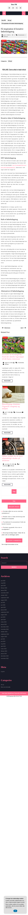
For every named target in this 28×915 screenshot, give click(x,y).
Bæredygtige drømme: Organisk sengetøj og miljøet (11, 406)
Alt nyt (9, 20)
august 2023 (4, 636)
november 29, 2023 (9, 464)
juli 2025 (3, 602)
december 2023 (5, 626)
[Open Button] (4, 13)
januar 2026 (4, 590)
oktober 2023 (4, 631)
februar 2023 (4, 651)
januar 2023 (4, 653)
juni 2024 (3, 617)
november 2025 (5, 592)
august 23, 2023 (8, 362)
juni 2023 (3, 641)
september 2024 (5, 612)
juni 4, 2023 (6, 35)
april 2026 (3, 585)
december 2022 (5, 656)
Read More (8, 381)
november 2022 (5, 658)
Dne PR (14, 4)
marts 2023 (3, 648)
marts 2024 (3, 622)
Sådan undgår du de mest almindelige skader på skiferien (12, 458)
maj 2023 (3, 643)
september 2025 (5, 597)
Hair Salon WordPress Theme (10, 693)
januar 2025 (4, 609)
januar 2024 (4, 624)
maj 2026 (3, 583)
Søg (14, 491)
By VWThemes (22, 693)
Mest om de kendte (5, 687)
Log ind (2, 671)
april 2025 (3, 607)
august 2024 (4, 614)
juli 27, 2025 (7, 412)
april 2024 (3, 619)
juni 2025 (3, 605)
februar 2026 (4, 588)
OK (15, 910)
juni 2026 (3, 580)
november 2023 (5, 629)
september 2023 (5, 634)
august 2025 (4, 600)
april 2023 (3, 646)
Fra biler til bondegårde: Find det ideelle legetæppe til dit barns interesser (13, 356)
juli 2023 (3, 639)
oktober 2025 (4, 595)
